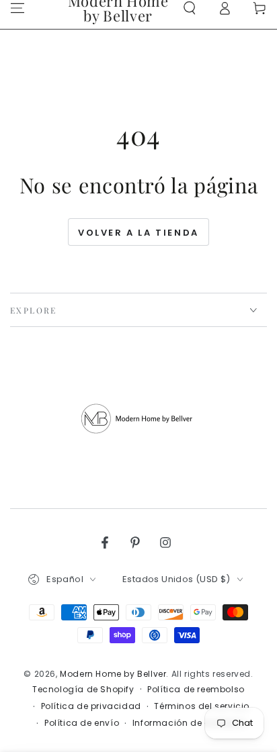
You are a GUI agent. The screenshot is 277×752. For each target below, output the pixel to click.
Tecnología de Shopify (83, 689)
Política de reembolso (196, 689)
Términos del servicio (201, 706)
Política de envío (81, 723)
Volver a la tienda (138, 232)
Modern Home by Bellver (113, 673)
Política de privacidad (91, 706)
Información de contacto (189, 723)
